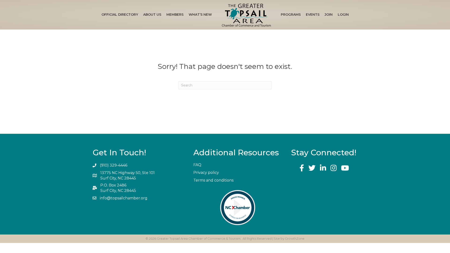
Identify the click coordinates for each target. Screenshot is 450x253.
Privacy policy (206, 172)
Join (329, 14)
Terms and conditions (213, 180)
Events (312, 14)
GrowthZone (294, 238)
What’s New (200, 14)
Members (175, 14)
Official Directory (119, 14)
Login (343, 14)
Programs (291, 14)
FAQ (197, 165)
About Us (152, 14)
